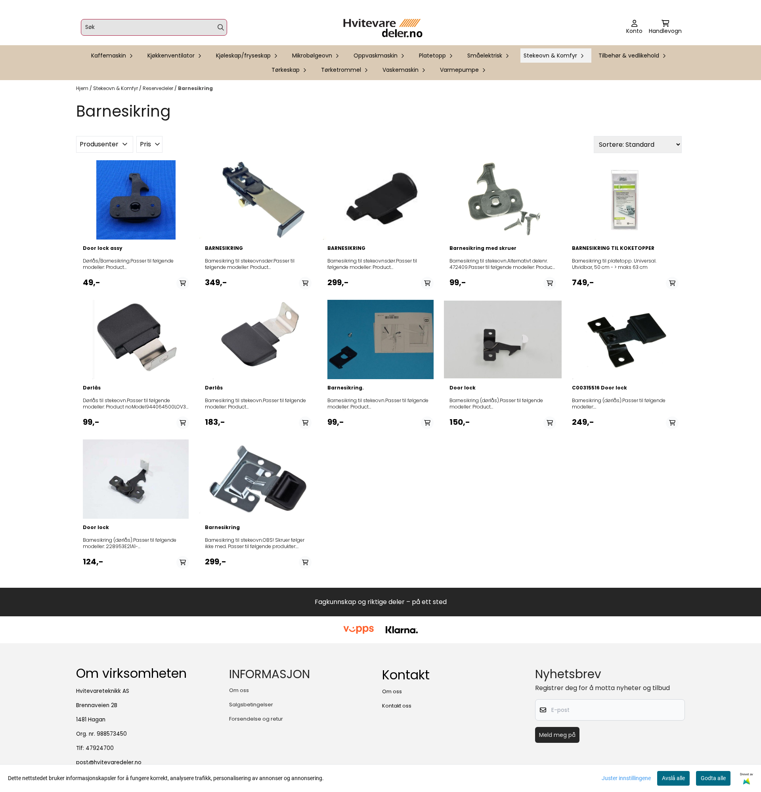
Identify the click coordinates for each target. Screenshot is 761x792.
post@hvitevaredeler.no (108, 762)
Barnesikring (195, 88)
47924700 (100, 748)
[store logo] (383, 27)
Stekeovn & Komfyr (116, 88)
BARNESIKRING (224, 248)
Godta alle (713, 778)
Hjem (83, 88)
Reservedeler (158, 88)
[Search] (221, 27)
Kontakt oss (396, 705)
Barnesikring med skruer (482, 248)
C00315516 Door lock (599, 388)
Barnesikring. (345, 388)
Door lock (462, 388)
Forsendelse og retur (256, 718)
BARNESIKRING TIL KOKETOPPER (613, 248)
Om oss (239, 690)
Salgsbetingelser (251, 704)
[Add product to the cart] (182, 283)
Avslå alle (673, 778)
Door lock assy (102, 248)
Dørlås (92, 388)
